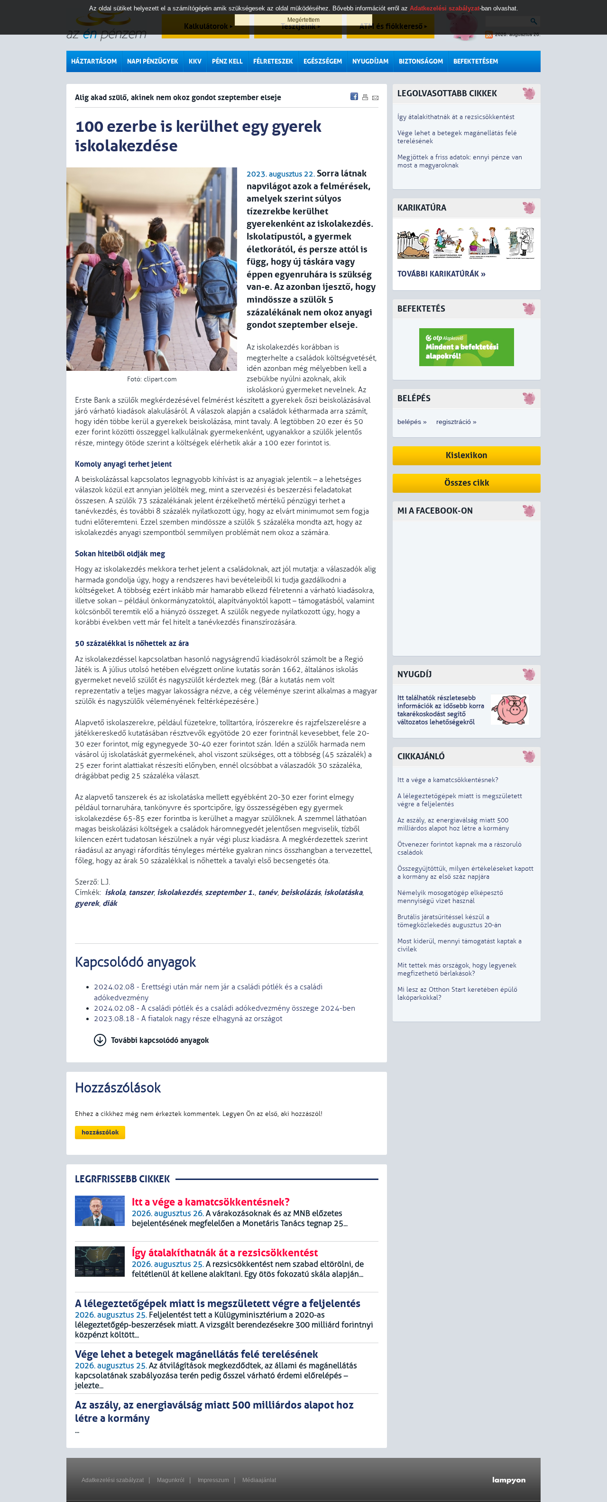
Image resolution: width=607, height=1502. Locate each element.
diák (109, 903)
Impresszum (213, 1480)
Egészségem (323, 61)
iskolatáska (343, 892)
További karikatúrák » (441, 273)
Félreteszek (273, 61)
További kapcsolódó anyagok (160, 1040)
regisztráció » (456, 421)
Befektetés (421, 309)
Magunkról (170, 1480)
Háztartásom (94, 61)
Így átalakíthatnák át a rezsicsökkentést (456, 117)
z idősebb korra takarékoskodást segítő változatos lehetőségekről (440, 714)
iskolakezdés (179, 892)
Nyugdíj (414, 675)
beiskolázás (301, 892)
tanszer (141, 892)
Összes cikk (466, 483)
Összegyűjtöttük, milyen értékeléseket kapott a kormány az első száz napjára (465, 873)
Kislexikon (466, 456)
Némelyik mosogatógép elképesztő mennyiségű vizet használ (450, 897)
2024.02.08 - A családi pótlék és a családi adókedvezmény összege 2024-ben (224, 1008)
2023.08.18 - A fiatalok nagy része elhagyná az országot (188, 1018)
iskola (115, 892)
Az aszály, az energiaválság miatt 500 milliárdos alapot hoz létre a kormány (453, 824)
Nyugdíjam (370, 61)
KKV (195, 61)
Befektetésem (475, 61)
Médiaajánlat (259, 1480)
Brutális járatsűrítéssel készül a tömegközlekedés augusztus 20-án (449, 921)
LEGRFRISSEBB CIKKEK (122, 1179)
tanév (267, 892)
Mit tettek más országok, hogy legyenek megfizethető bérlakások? (456, 969)
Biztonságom (421, 61)
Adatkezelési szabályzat (113, 1480)
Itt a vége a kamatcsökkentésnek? (447, 780)
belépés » (412, 421)
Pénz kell (227, 61)
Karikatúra (421, 208)
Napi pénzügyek (152, 61)
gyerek (87, 903)
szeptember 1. (230, 892)
